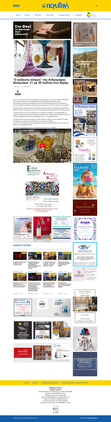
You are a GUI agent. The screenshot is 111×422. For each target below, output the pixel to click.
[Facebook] (16, 6)
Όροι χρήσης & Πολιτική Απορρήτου (50, 382)
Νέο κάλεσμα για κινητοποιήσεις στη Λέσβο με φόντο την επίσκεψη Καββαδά (64, 284)
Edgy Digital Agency (92, 418)
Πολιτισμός (38, 15)
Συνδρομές (26, 382)
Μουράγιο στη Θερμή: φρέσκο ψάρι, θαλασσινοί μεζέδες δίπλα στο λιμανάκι (64, 263)
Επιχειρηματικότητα (64, 15)
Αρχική (18, 15)
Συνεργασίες (78, 15)
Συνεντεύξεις (50, 15)
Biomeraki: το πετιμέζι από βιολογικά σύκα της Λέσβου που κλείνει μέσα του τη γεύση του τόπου (19, 284)
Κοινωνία (27, 15)
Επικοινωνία (35, 382)
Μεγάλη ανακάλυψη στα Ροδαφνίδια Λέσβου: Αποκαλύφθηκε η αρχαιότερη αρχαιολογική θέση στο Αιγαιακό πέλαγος (34, 265)
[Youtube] (18, 6)
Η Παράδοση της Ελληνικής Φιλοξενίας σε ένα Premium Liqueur (19, 263)
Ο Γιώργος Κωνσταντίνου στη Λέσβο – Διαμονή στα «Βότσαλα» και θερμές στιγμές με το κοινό (49, 263)
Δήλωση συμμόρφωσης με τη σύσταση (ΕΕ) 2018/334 (74, 382)
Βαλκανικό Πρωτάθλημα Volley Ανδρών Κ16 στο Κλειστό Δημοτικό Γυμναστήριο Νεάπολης (49, 284)
